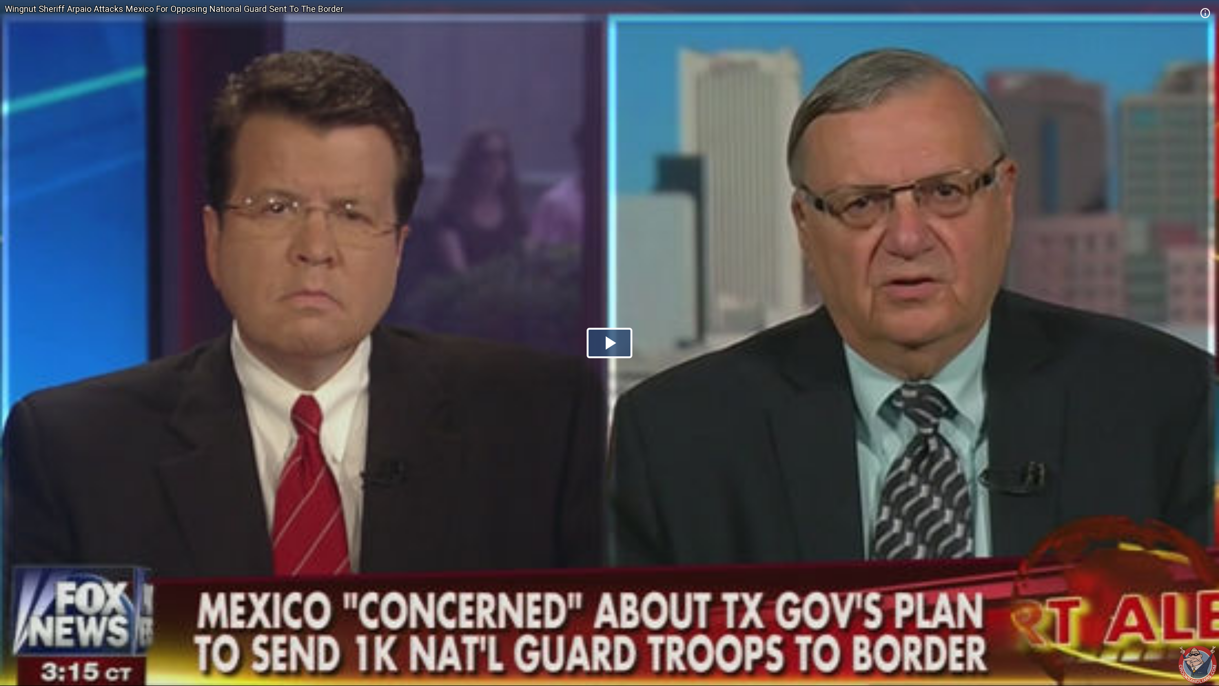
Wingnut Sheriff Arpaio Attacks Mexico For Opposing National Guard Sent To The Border (174, 9)
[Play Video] (609, 343)
